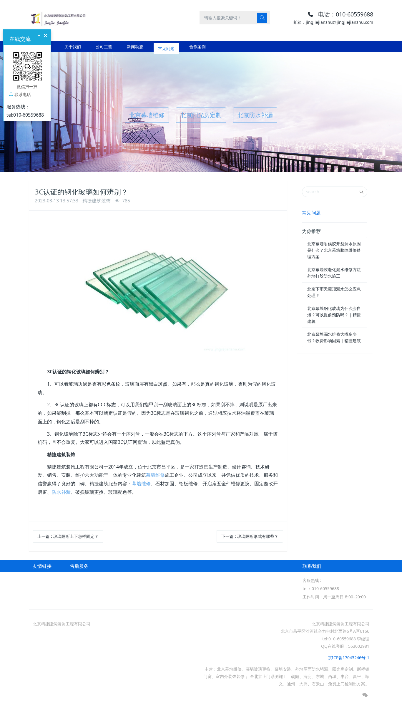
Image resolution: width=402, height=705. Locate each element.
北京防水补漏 (255, 115)
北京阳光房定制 (201, 115)
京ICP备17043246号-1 (348, 657)
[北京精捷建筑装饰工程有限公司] (58, 17)
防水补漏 (61, 492)
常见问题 (311, 212)
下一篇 (249, 536)
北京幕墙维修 (147, 115)
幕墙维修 (155, 475)
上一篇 (68, 536)
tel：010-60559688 (321, 588)
